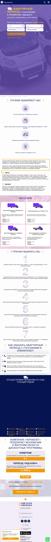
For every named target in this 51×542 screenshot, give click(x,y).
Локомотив (31, 432)
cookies (4, 535)
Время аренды (12, 29)
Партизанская (41, 432)
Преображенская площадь (12, 434)
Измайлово (11, 432)
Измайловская (22, 432)
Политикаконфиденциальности (25, 537)
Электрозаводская (41, 429)
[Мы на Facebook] (22, 521)
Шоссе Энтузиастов (31, 434)
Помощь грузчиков (32, 29)
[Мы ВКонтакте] (28, 521)
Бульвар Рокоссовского (22, 429)
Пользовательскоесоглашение (25, 539)
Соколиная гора (40, 434)
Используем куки (6, 531)
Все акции (25, 477)
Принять (10, 538)
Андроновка (11, 429)
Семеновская (22, 434)
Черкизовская (32, 429)
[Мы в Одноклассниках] (25, 521)
